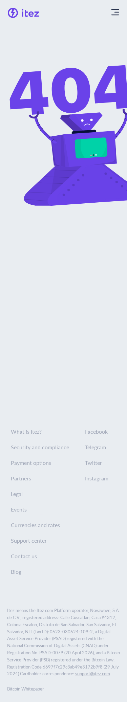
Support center (29, 540)
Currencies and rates (35, 525)
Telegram (95, 447)
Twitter (93, 463)
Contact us (24, 556)
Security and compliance (40, 447)
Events (19, 509)
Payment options (31, 463)
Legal (17, 494)
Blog (16, 571)
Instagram (96, 478)
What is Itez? (26, 431)
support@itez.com (92, 673)
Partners (21, 478)
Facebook (96, 431)
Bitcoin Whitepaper (25, 688)
